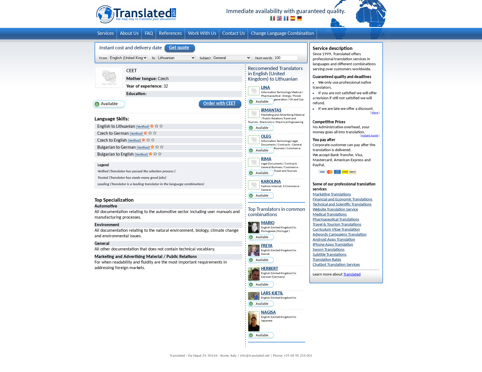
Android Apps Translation (334, 240)
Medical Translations (330, 214)
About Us (129, 33)
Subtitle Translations (329, 255)
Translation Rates (327, 260)
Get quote (179, 47)
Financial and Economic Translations (342, 199)
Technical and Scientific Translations (342, 204)
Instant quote (369, 135)
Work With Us (202, 33)
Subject (205, 58)
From (103, 58)
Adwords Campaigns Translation (340, 235)
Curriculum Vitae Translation (336, 230)
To (153, 58)
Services (105, 33)
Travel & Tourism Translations (337, 225)
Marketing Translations (332, 194)
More (375, 112)
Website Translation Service (335, 209)
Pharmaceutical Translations (336, 220)
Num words (263, 58)
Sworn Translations (328, 250)
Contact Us (233, 33)
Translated (352, 274)
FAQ (149, 33)
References (170, 33)
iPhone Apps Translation (333, 245)
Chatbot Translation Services (336, 265)
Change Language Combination (282, 33)
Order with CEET (219, 103)
